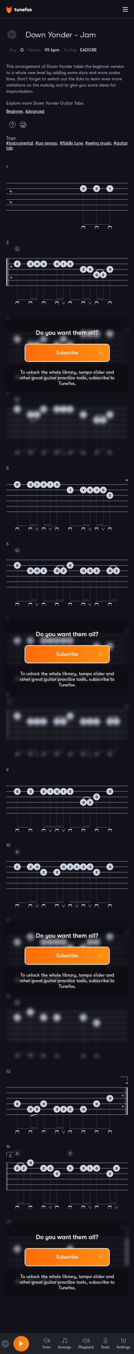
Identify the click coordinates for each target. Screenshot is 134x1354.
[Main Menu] (125, 9)
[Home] (25, 10)
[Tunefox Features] (11, 124)
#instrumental (19, 142)
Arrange (64, 1347)
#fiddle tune (71, 142)
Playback (86, 1347)
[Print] (24, 124)
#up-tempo (46, 142)
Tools (105, 1347)
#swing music (98, 142)
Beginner (14, 111)
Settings (123, 1347)
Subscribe (67, 353)
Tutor (46, 1347)
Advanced (34, 111)
